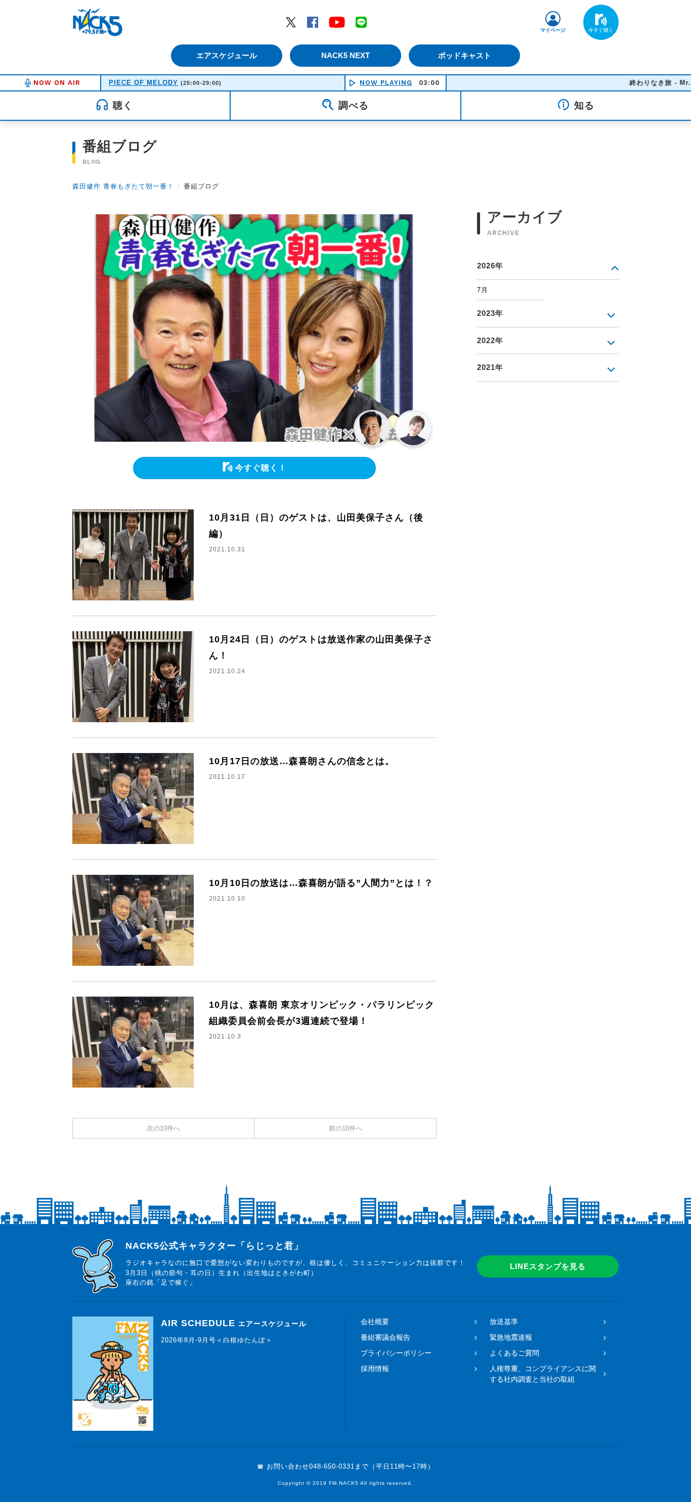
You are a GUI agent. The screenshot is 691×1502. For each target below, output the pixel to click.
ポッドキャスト (464, 55)
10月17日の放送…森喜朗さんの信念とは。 (302, 761)
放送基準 (504, 1322)
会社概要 (375, 1322)
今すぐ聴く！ (261, 467)
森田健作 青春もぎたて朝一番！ (123, 186)
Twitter (291, 22)
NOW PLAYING (386, 82)
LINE (361, 22)
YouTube (337, 22)
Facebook (312, 22)
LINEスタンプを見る (548, 1266)
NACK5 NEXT (345, 55)
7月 (482, 290)
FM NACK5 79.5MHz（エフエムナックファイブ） (97, 22)
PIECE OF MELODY (143, 82)
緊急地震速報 (511, 1337)
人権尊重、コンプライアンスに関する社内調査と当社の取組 (543, 1374)
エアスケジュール (226, 55)
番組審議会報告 (385, 1337)
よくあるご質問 (514, 1353)
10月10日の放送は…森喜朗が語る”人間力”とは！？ (321, 883)
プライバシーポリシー (396, 1353)
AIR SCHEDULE (234, 1323)
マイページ (553, 30)
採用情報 (375, 1369)
